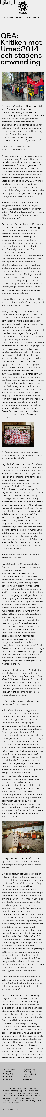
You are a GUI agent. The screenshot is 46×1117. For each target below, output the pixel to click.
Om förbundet (9, 1069)
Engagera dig (29, 1069)
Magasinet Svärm (30, 1074)
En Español (8, 1074)
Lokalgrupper (28, 1072)
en (39, 18)
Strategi (27, 18)
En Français (8, 1076)
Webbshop (27, 1079)
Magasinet (9, 18)
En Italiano (7, 1079)
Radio (19, 18)
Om (34, 18)
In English (7, 1072)
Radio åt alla (28, 1076)
